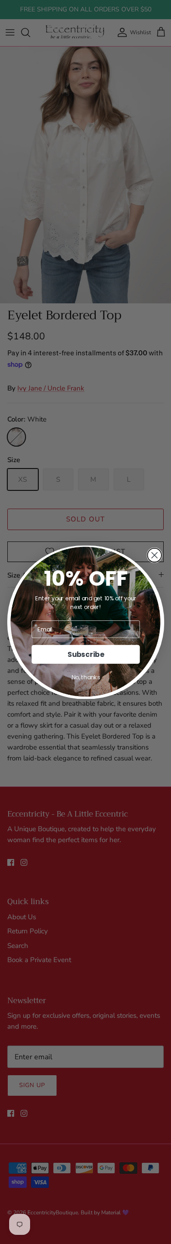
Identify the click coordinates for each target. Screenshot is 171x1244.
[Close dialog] (154, 555)
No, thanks (85, 677)
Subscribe (85, 654)
